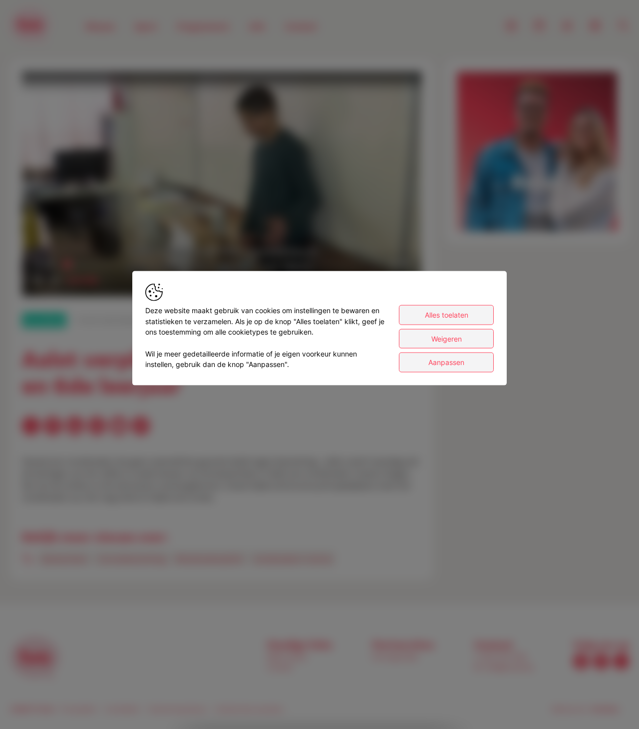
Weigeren (446, 339)
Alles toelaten (446, 315)
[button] (223, 186)
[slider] (221, 264)
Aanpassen (446, 362)
